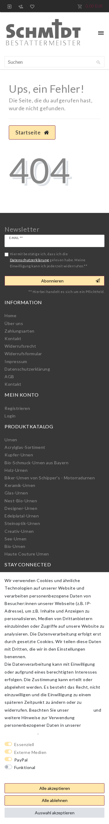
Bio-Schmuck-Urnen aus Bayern (36, 462)
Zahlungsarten (20, 330)
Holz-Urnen (16, 470)
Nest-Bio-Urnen (21, 500)
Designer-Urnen (21, 508)
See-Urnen (16, 538)
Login (10, 415)
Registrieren (17, 408)
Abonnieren (52, 280)
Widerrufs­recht (20, 346)
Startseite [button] (28, 132)
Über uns (14, 323)
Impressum (16, 361)
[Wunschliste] (31, 6)
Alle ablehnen (55, 800)
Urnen (11, 439)
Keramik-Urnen (20, 485)
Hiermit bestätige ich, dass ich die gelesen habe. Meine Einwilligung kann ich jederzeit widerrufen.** (49, 260)
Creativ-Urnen (19, 531)
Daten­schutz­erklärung (27, 369)
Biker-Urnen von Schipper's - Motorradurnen (50, 477)
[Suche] (98, 62)
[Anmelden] (10, 6)
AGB (9, 376)
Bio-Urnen (15, 546)
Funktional (24, 767)
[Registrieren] (21, 6)
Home (10, 315)
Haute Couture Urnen (27, 553)
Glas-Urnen (16, 492)
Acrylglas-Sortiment (25, 447)
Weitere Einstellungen (28, 774)
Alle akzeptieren (54, 788)
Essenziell (24, 744)
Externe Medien (30, 752)
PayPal (21, 759)
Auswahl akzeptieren (54, 812)
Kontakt (13, 338)
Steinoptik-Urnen (22, 523)
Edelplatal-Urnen (22, 515)
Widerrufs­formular (23, 353)
